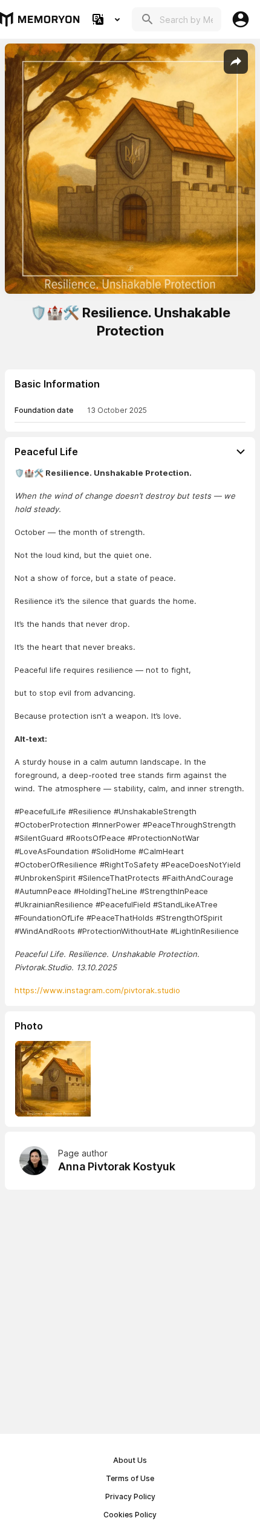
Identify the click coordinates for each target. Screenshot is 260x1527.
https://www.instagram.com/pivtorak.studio (97, 990)
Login (240, 19)
